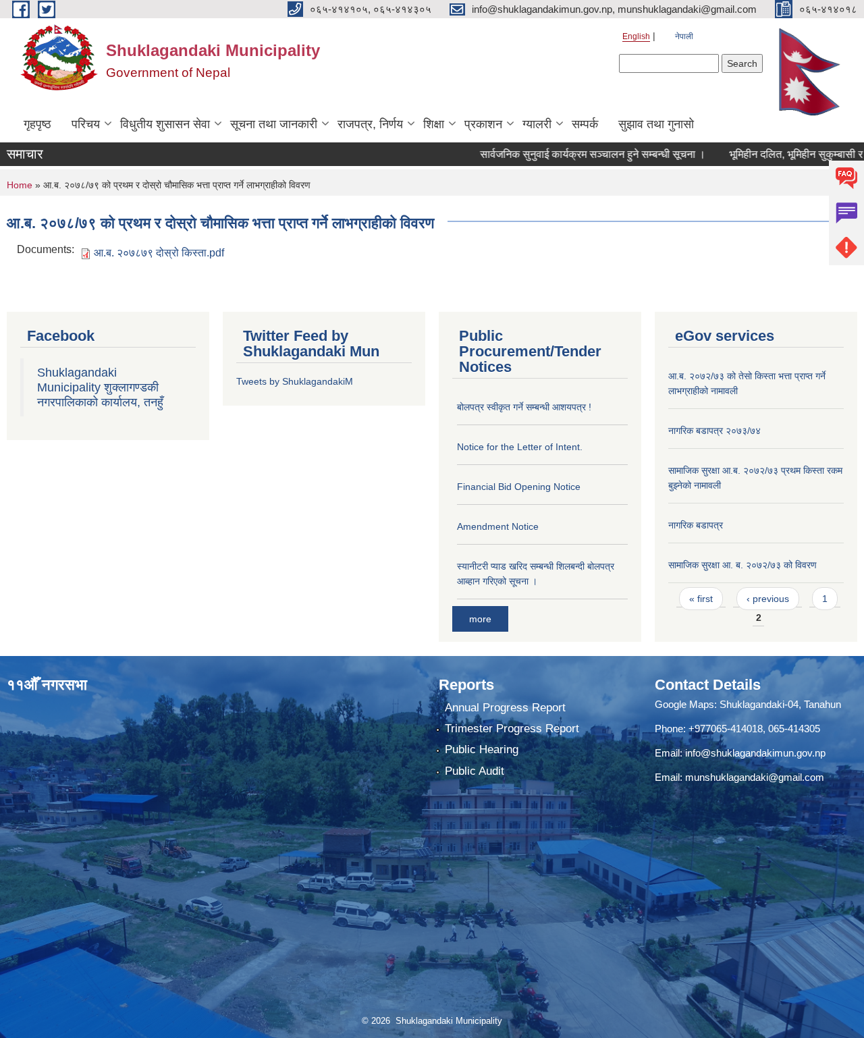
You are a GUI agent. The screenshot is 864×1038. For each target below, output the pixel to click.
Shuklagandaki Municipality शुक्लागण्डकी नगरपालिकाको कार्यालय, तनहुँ (100, 387)
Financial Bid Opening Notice (518, 486)
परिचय (86, 124)
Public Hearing (481, 749)
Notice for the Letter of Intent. (520, 446)
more (480, 618)
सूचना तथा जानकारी (273, 124)
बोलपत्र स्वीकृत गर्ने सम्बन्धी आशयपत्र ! (524, 407)
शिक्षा (433, 124)
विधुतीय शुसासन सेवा (165, 124)
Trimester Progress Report (512, 728)
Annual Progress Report (505, 707)
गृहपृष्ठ (37, 124)
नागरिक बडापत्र (695, 525)
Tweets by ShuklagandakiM (294, 381)
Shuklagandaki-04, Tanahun (780, 704)
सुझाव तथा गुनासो (656, 124)
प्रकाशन (483, 124)
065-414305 (794, 728)
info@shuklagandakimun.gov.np (755, 753)
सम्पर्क (585, 124)
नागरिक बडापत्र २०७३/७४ (714, 430)
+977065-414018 (725, 728)
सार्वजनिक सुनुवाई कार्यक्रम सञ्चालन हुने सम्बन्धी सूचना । (567, 154)
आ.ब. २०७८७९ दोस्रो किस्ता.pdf (159, 252)
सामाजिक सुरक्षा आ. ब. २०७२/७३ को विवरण (742, 564)
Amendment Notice (498, 526)
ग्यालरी (536, 124)
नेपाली (684, 36)
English (636, 36)
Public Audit (474, 771)
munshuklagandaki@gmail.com (754, 777)
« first (701, 598)
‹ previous (768, 598)
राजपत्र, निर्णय (370, 124)
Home (19, 185)
